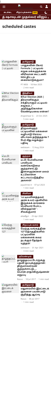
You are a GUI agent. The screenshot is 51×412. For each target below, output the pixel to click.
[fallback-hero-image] (11, 74)
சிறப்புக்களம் (24, 12)
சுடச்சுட (8, 12)
